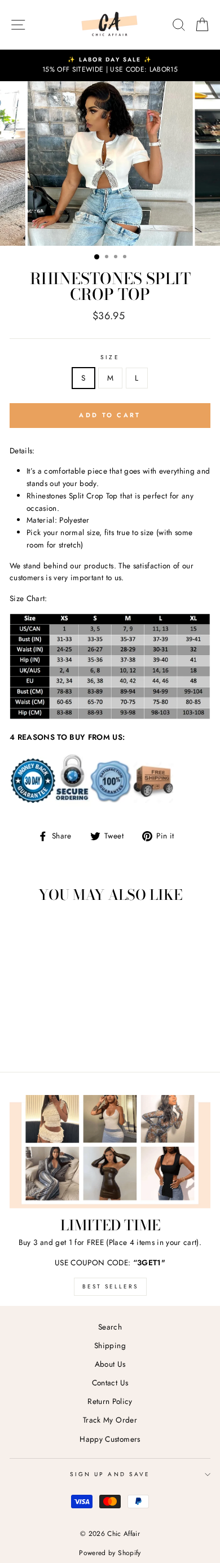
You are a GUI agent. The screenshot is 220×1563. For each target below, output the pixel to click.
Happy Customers (110, 1439)
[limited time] (110, 1151)
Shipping (110, 1345)
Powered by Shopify (109, 1553)
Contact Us (110, 1382)
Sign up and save (110, 1474)
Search (110, 1326)
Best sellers (110, 1286)
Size (109, 357)
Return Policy (109, 1401)
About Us (110, 1364)
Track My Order (110, 1419)
